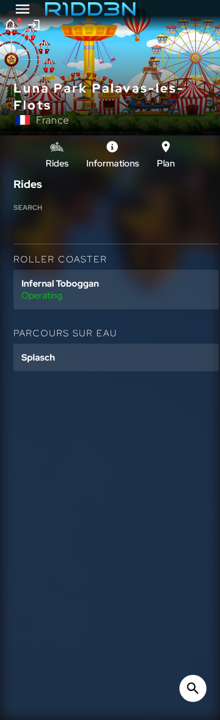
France (52, 119)
